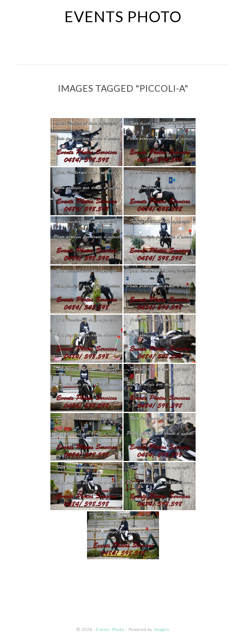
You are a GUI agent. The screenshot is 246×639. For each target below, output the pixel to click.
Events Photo (123, 16)
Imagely (162, 629)
